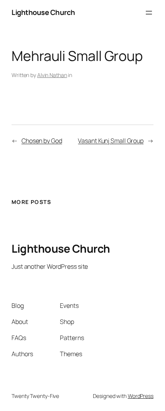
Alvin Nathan (52, 75)
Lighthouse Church (43, 12)
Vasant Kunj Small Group (111, 140)
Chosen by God (41, 140)
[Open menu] (148, 12)
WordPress (140, 395)
